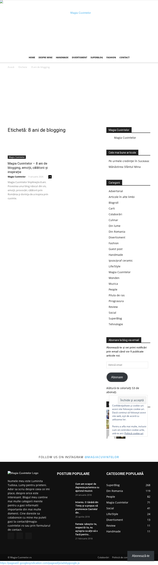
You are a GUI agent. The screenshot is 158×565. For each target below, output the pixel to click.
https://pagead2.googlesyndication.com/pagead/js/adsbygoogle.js (40, 562)
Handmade (62, 57)
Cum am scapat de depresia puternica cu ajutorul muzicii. (87, 487)
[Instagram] (20, 536)
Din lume (114, 226)
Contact (124, 57)
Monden (114, 278)
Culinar (113, 220)
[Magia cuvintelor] (79, 26)
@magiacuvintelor (102, 457)
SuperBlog (97, 57)
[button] (145, 57)
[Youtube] (28, 536)
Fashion (111, 57)
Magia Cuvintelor (17, 157)
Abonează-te (141, 555)
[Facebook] (11, 536)
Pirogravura (116, 301)
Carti (112, 208)
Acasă (11, 67)
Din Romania (117, 231)
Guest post (116, 249)
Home (32, 57)
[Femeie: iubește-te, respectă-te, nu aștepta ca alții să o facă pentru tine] (64, 527)
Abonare (117, 377)
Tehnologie (116, 324)
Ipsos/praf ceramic (121, 260)
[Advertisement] (79, 98)
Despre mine (45, 57)
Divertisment (79, 57)
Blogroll (113, 202)
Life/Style (114, 266)
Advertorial (116, 191)
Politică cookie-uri (133, 433)
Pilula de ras (117, 295)
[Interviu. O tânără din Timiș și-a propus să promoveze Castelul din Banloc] (64, 506)
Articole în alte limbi (122, 197)
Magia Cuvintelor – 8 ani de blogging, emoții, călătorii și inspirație (28, 167)
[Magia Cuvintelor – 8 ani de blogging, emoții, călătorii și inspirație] (30, 148)
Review (113, 307)
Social (112, 312)
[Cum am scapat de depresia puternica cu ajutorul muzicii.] (64, 487)
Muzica (113, 283)
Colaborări (115, 214)
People (113, 289)
